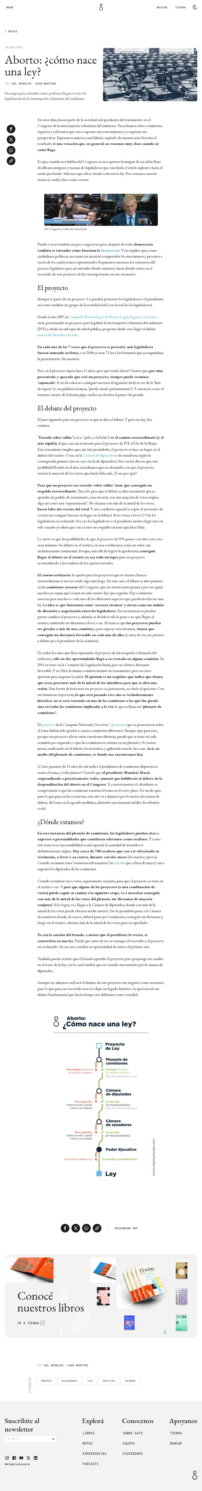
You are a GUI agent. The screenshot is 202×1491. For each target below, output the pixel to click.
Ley (90, 1381)
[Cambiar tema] (195, 7)
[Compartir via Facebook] (11, 129)
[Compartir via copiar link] (11, 161)
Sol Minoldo (21, 83)
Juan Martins (45, 83)
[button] (7, 1458)
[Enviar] (53, 1439)
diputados (70, 1381)
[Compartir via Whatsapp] (11, 150)
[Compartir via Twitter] (11, 139)
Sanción (109, 1381)
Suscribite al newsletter (22, 1424)
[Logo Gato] (101, 7)
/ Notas (11, 31)
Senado (130, 1381)
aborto (46, 1381)
